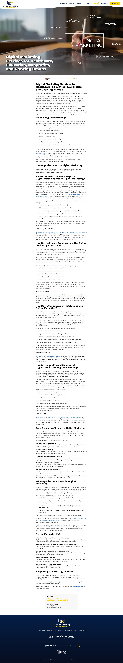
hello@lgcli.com (78, 586)
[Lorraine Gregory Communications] (10, 4)
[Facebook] (45, 646)
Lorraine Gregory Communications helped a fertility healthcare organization (58, 295)
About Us (71, 3)
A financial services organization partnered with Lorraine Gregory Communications (60, 232)
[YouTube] (51, 646)
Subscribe (115, 3)
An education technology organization (47, 356)
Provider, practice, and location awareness (50, 271)
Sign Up (76, 646)
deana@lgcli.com (51, 605)
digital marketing (54, 582)
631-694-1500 (68, 646)
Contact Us (104, 3)
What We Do (63, 3)
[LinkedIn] (43, 646)
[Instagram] (47, 646)
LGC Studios (88, 3)
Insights (96, 3)
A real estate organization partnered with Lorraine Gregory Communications (58, 417)
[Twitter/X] (49, 646)
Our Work (79, 3)
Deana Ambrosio (53, 78)
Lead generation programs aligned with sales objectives (55, 205)
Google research (40, 153)
